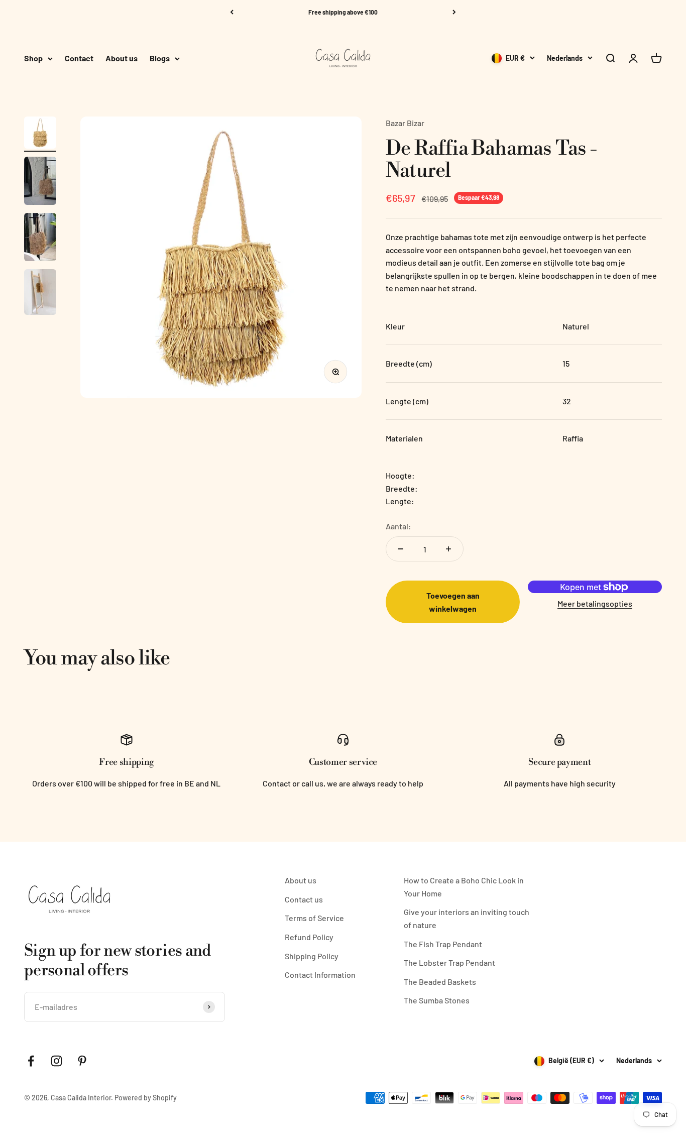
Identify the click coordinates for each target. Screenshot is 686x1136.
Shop (33, 58)
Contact (79, 58)
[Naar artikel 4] (40, 293)
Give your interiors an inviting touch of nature (466, 918)
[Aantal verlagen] (400, 549)
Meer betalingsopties (594, 603)
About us (121, 58)
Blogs (160, 58)
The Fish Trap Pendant (443, 944)
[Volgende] (454, 12)
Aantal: (398, 526)
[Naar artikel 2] (40, 182)
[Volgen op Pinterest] (82, 1061)
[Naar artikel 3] (40, 238)
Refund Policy (309, 937)
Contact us (304, 899)
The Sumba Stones (437, 1000)
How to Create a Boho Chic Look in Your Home (464, 886)
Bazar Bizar (405, 123)
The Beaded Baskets (440, 981)
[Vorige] (232, 12)
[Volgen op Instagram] (56, 1061)
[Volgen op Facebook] (31, 1061)
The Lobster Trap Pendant (449, 962)
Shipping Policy (311, 956)
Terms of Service (314, 918)
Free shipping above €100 (343, 12)
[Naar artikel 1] (40, 134)
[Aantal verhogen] (448, 549)
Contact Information (320, 974)
